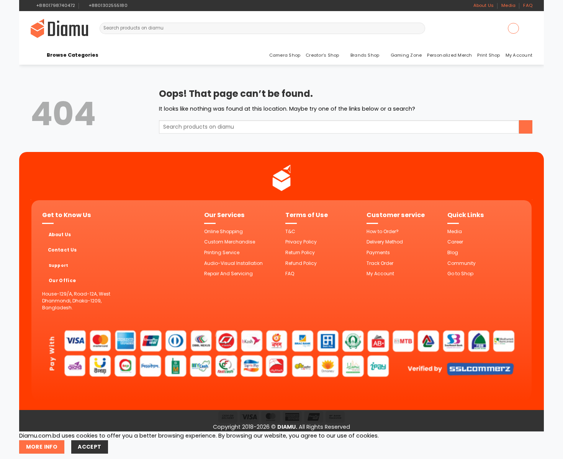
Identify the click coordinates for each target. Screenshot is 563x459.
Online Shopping (223, 231)
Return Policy (300, 252)
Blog (452, 252)
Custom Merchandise (229, 241)
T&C (290, 231)
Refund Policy (301, 263)
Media (508, 5)
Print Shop (488, 55)
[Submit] (418, 28)
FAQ (527, 5)
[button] (513, 28)
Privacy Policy (301, 241)
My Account (519, 55)
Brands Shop (365, 55)
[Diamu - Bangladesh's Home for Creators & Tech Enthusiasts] (59, 28)
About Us (483, 5)
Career (455, 241)
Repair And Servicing (228, 273)
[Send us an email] (148, 5)
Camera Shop (285, 55)
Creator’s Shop (322, 55)
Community (461, 263)
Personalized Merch (449, 55)
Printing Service (221, 252)
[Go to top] (548, 449)
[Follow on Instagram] (141, 5)
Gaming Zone (406, 55)
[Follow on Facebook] (135, 5)
